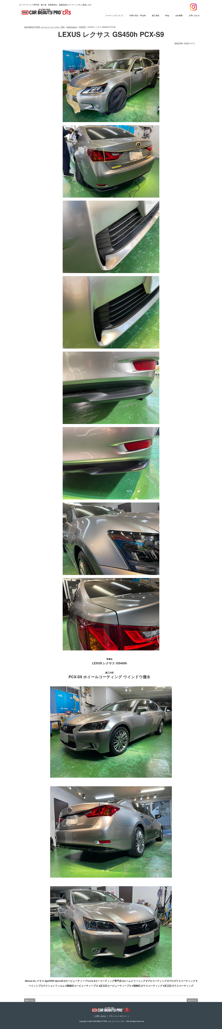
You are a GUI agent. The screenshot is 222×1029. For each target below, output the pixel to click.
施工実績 (155, 15)
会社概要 (179, 15)
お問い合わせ (194, 15)
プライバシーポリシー (118, 1016)
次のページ (192, 1000)
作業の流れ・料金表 (137, 15)
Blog (167, 15)
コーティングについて (114, 15)
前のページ (30, 1000)
